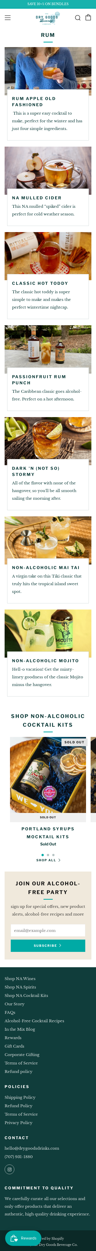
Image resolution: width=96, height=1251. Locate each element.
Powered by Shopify (48, 1239)
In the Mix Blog (20, 1029)
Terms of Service (21, 1063)
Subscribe (45, 946)
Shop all (46, 860)
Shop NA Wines (20, 978)
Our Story (15, 1004)
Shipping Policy (20, 1097)
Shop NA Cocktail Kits (26, 995)
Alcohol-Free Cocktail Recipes (34, 1020)
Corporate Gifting (22, 1054)
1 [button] (42, 855)
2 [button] (48, 855)
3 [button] (53, 855)
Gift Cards (14, 1046)
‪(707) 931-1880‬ (19, 1156)
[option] (48, 795)
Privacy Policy (19, 1122)
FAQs (10, 1012)
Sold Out (48, 817)
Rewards (13, 1037)
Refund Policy (19, 1105)
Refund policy (19, 1071)
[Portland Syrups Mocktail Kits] (48, 775)
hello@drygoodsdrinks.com (32, 1148)
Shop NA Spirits (20, 987)
